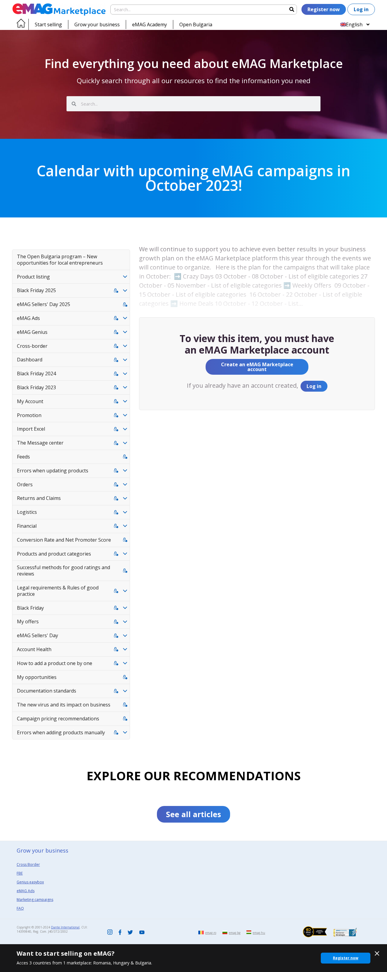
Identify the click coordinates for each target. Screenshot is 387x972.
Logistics (27, 512)
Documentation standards (46, 690)
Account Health (34, 649)
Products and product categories (54, 553)
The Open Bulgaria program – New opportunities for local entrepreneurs (60, 259)
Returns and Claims (39, 498)
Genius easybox (30, 882)
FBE (20, 873)
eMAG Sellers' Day (37, 635)
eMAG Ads (28, 318)
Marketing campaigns (35, 899)
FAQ (20, 908)
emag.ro (210, 933)
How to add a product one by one (54, 663)
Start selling (48, 24)
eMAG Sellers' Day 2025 (43, 304)
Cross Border (28, 864)
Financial (27, 526)
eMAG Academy (149, 24)
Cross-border (32, 346)
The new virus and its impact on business (63, 704)
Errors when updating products (52, 470)
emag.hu (259, 933)
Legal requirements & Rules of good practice (58, 590)
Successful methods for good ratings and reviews (63, 570)
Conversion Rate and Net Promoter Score (64, 540)
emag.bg (234, 933)
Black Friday (30, 608)
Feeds (23, 456)
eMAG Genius (32, 332)
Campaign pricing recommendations (58, 718)
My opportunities (37, 677)
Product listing (33, 276)
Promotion (29, 415)
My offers (28, 621)
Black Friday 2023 (36, 387)
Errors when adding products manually (61, 732)
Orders (25, 484)
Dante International (65, 927)
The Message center (40, 442)
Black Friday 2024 (36, 373)
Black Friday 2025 (36, 290)
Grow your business (97, 24)
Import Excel (31, 429)
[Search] (292, 9)
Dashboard (29, 359)
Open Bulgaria (195, 24)
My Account (30, 401)
